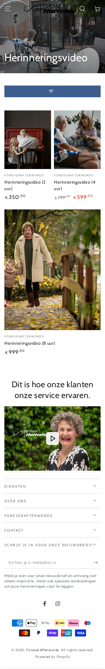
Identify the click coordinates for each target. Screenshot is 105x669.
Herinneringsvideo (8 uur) (29, 343)
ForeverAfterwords (42, 650)
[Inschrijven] (97, 562)
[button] (82, 9)
